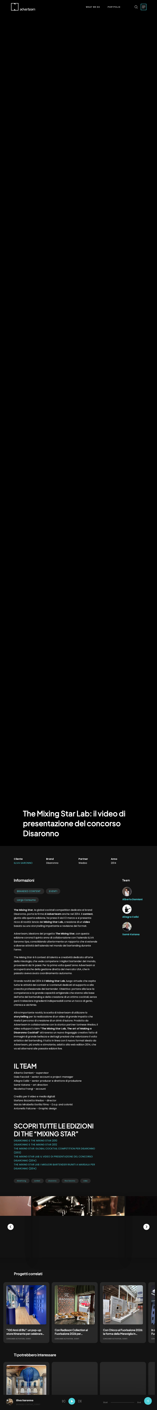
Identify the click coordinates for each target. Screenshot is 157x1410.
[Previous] (11, 1227)
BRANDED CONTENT (29, 891)
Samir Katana (131, 934)
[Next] (146, 1227)
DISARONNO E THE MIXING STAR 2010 (35, 1140)
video (85, 1181)
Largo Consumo (26, 900)
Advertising (21, 1181)
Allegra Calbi (130, 916)
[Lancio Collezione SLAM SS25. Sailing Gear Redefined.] (123, 1385)
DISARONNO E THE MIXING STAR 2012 (35, 1144)
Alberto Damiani (132, 899)
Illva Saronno (23, 863)
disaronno (52, 1181)
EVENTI (53, 891)
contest (37, 1181)
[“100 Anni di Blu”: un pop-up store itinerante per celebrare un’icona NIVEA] (26, 1305)
